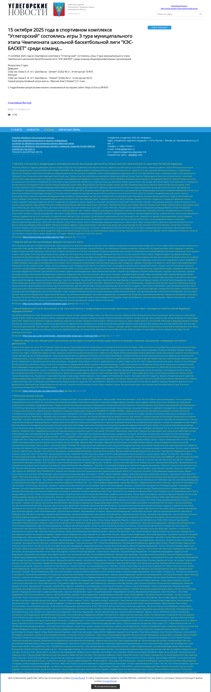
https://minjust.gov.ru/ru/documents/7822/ (43, 391)
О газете (16, 129)
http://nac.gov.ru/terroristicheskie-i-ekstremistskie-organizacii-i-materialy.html (60, 335)
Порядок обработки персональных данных (33, 137)
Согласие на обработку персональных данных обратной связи (43, 143)
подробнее (78, 678)
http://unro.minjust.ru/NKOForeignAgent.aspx (45, 303)
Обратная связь (69, 129)
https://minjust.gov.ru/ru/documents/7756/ (43, 237)
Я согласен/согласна (105, 686)
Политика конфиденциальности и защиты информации (39, 140)
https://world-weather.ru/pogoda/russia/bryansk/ (179, 9)
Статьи (49, 129)
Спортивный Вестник (19, 102)
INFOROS (132, 154)
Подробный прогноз (179, 6)
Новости (33, 129)
